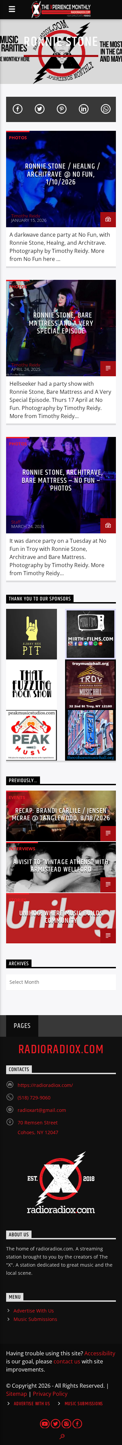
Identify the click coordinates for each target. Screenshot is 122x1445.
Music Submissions (35, 1319)
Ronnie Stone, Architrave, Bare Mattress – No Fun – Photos (62, 480)
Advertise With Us (34, 1310)
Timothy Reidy (25, 216)
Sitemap (16, 1393)
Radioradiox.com (61, 1050)
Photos (18, 138)
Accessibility (99, 1353)
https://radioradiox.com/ (45, 1085)
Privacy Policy (50, 1393)
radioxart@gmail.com (42, 1110)
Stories (17, 900)
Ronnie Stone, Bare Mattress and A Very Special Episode (61, 323)
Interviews (22, 849)
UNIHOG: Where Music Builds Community (61, 917)
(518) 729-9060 (34, 1097)
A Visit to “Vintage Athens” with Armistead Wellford (61, 866)
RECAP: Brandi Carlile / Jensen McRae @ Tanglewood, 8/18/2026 (61, 814)
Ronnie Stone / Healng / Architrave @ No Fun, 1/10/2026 (62, 174)
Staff (16, 522)
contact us (67, 1361)
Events (17, 797)
